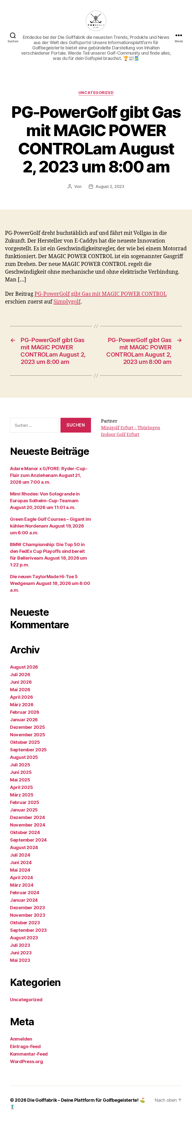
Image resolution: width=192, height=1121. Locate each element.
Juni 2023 (21, 952)
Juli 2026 (20, 674)
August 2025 (24, 757)
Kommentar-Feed (29, 1054)
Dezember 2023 (27, 907)
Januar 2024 (24, 900)
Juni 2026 (21, 682)
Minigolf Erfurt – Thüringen (130, 428)
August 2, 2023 (110, 186)
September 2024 (28, 840)
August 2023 (24, 937)
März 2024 (22, 885)
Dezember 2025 (27, 727)
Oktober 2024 (25, 832)
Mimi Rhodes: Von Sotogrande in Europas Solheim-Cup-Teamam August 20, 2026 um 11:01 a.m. (45, 500)
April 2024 (21, 877)
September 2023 (28, 930)
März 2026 (22, 704)
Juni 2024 (21, 862)
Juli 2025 (20, 764)
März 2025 (22, 794)
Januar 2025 (24, 809)
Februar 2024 (24, 892)
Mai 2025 (20, 779)
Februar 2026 (24, 712)
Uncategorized (96, 92)
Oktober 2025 (25, 742)
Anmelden (21, 1039)
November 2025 (27, 734)
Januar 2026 (24, 719)
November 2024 (27, 825)
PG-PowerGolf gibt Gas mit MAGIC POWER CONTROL (100, 294)
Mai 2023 (20, 960)
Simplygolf (67, 301)
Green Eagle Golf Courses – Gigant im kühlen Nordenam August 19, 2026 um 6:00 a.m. (50, 526)
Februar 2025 (24, 802)
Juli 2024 (20, 855)
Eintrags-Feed (25, 1046)
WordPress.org (26, 1061)
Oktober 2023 (25, 922)
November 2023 (27, 915)
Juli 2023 (20, 945)
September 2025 (28, 749)
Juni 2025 (21, 772)
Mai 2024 (20, 870)
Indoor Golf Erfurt (120, 435)
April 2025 (21, 787)
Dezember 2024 (27, 817)
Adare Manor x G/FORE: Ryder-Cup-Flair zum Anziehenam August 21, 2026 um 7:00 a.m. (48, 475)
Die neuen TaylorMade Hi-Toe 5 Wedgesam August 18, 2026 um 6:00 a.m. (50, 583)
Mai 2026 (20, 689)
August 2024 (24, 847)
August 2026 (24, 667)
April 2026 (21, 697)
